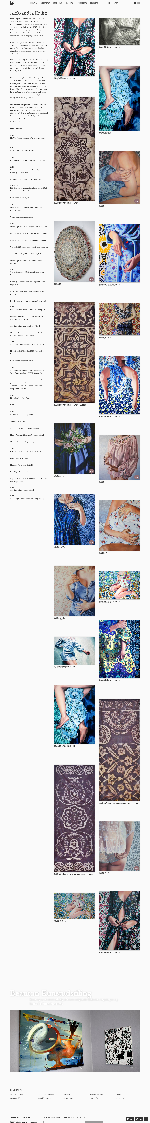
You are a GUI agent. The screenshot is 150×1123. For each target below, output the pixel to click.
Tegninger (83, 3)
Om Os (119, 1095)
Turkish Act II (104, 417)
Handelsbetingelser (45, 1098)
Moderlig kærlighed (60, 547)
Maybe (101, 482)
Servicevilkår (15, 1098)
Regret (101, 206)
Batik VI (57, 875)
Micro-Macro (58, 284)
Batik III (102, 803)
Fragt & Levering (17, 1095)
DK (135, 3)
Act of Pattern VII (60, 921)
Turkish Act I (103, 681)
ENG (138, 3)
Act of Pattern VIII (60, 667)
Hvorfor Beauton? (96, 1095)
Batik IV (57, 405)
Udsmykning (68, 1098)
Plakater (94, 3)
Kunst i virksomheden (45, 1095)
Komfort (102, 553)
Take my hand (104, 338)
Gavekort (66, 1095)
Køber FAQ (94, 1098)
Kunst (32, 3)
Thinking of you (59, 619)
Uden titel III (58, 746)
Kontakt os (120, 1098)
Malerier (69, 3)
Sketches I (102, 48)
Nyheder (107, 3)
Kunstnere (45, 3)
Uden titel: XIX (59, 476)
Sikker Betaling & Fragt (22, 1117)
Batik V (56, 203)
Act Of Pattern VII (105, 602)
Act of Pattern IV (59, 79)
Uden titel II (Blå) (105, 133)
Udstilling (57, 3)
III (100, 873)
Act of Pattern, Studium (107, 285)
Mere (116, 3)
